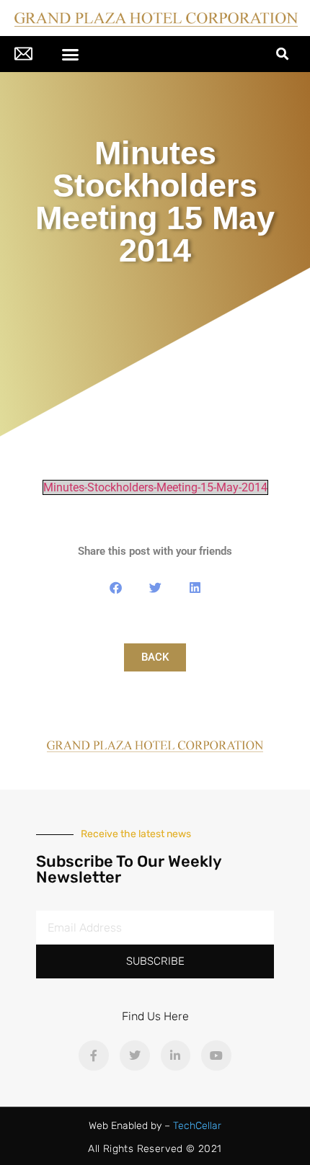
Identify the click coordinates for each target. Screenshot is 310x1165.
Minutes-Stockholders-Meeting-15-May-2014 (155, 487)
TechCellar (197, 1126)
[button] (70, 54)
